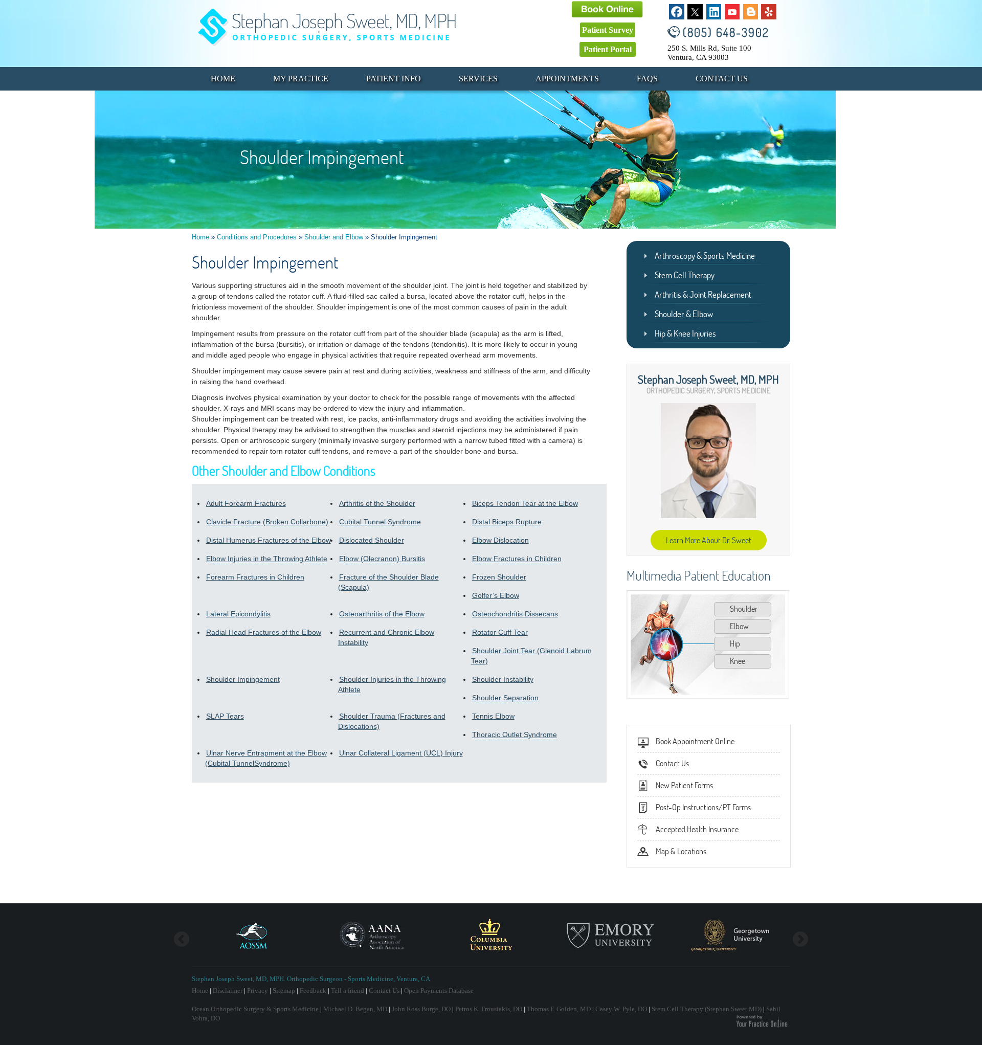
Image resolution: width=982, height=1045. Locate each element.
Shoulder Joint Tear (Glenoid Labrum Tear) (531, 656)
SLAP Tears (225, 716)
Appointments (567, 78)
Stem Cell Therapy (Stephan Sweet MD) (707, 1009)
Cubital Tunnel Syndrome (380, 522)
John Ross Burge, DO (421, 1009)
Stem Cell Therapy (685, 275)
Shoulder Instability (502, 679)
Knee (737, 661)
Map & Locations (681, 851)
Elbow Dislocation (500, 540)
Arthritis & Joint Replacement (703, 294)
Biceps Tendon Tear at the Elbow (525, 503)
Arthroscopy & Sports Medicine (705, 255)
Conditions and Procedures (257, 237)
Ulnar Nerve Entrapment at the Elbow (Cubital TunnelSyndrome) (266, 758)
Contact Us (722, 78)
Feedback (313, 990)
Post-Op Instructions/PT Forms (703, 807)
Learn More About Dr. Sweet (708, 540)
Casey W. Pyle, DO (621, 1009)
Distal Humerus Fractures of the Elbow (268, 540)
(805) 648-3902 (726, 32)
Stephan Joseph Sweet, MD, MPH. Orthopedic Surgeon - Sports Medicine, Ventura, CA (311, 979)
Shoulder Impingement (243, 679)
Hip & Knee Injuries (685, 333)
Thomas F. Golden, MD (559, 1009)
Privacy (257, 990)
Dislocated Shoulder (371, 540)
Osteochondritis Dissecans (515, 614)
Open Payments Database (439, 990)
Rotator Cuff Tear (500, 632)
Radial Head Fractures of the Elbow (263, 632)
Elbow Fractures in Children (517, 558)
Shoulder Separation (505, 698)
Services (478, 78)
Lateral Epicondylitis (238, 614)
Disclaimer (227, 990)
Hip (735, 643)
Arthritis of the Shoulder (377, 503)
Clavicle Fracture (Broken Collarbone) (267, 522)
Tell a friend (347, 990)
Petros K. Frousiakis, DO (488, 1009)
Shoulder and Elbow (333, 237)
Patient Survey (607, 30)
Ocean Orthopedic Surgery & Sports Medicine (255, 1009)
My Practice (300, 78)
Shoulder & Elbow (684, 313)
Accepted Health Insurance (697, 829)
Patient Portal (608, 49)
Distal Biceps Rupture (507, 522)
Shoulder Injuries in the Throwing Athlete (392, 684)
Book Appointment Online (695, 741)
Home (223, 78)
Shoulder (743, 609)
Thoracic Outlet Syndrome (514, 734)
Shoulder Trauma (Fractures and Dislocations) (391, 721)
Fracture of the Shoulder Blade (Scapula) (388, 582)
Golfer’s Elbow (495, 595)
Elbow (739, 626)
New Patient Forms (684, 785)
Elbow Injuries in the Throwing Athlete (266, 558)
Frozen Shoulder (499, 577)
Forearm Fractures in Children (255, 577)
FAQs (647, 78)
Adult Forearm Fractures (246, 503)
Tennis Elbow (493, 716)
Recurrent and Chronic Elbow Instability (386, 637)
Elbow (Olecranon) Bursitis (382, 558)
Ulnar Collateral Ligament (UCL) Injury (401, 753)
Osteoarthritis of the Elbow (382, 614)
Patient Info (393, 78)
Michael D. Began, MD (355, 1009)
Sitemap (284, 990)
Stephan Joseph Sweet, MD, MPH (708, 379)
